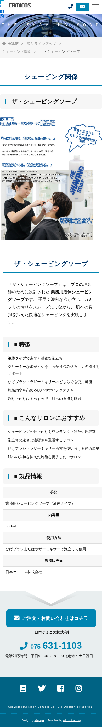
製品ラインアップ (41, 43)
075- (56, 646)
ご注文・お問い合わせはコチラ (55, 618)
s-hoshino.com (72, 720)
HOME (13, 43)
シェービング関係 (16, 51)
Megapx (39, 720)
